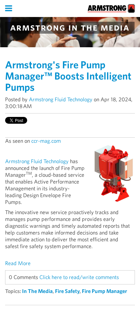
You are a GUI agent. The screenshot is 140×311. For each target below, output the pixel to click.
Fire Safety (67, 291)
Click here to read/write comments (79, 277)
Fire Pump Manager (104, 291)
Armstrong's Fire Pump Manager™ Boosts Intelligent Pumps (68, 75)
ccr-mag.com (46, 141)
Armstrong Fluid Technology (60, 99)
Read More (18, 263)
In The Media (37, 291)
